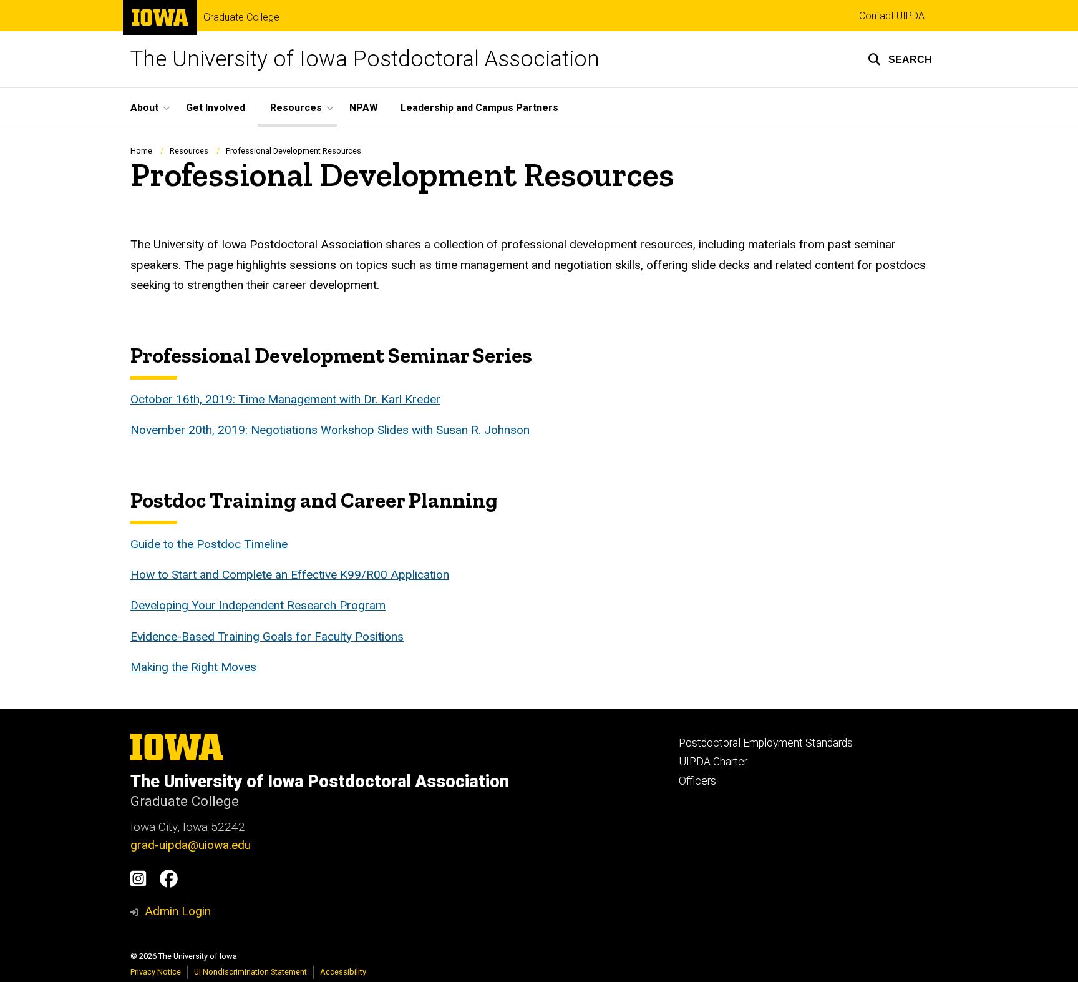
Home (141, 150)
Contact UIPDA (892, 16)
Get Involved (215, 108)
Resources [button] (296, 108)
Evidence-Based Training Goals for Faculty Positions (267, 636)
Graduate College (241, 17)
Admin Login (178, 911)
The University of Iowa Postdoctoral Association (365, 59)
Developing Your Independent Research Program (258, 605)
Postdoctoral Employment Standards (766, 743)
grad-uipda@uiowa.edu (190, 845)
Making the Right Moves (193, 667)
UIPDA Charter (713, 761)
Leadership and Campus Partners (479, 108)
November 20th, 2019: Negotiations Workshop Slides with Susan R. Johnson (330, 430)
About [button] (144, 108)
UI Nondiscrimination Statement (250, 971)
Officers (697, 781)
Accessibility (343, 971)
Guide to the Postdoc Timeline (209, 544)
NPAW (363, 108)
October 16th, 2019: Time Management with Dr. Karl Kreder (285, 399)
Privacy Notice (155, 971)
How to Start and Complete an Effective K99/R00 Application (289, 574)
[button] (900, 59)
